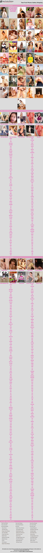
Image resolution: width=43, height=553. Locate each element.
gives (11, 176)
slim (11, 228)
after (32, 138)
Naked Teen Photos (6, 543)
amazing (32, 140)
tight (32, 243)
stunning (32, 231)
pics (32, 212)
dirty (32, 162)
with (11, 254)
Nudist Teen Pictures (20, 532)
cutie (11, 160)
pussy (11, 218)
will (32, 253)
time (11, 245)
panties (32, 209)
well (11, 250)
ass (32, 141)
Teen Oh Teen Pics (34, 542)
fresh (11, 166)
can (32, 155)
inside (32, 190)
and (11, 141)
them (11, 240)
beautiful (10, 144)
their (32, 239)
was (32, 248)
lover (32, 198)
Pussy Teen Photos (6, 531)
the (10, 239)
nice (32, 204)
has (10, 182)
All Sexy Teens (19, 542)
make (32, 199)
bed (11, 146)
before (32, 146)
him (32, 185)
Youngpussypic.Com (20, 537)
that (32, 237)
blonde (32, 149)
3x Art (3, 540)
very (11, 248)
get (32, 171)
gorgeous (11, 177)
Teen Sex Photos (19, 523)
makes (10, 201)
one (32, 207)
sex (32, 221)
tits (32, 245)
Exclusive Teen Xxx (34, 529)
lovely (11, 198)
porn (32, 215)
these (11, 242)
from (32, 166)
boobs (10, 152)
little (32, 195)
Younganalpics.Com (34, 535)
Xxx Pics (17, 526)
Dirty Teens (18, 535)
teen (32, 382)
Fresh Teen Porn (5, 534)
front (11, 168)
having (10, 184)
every (11, 165)
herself (10, 185)
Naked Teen (4, 535)
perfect (32, 210)
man (32, 201)
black (11, 149)
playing (32, 213)
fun (10, 171)
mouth (10, 202)
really (32, 218)
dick (32, 160)
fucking (32, 169)
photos (10, 212)
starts (11, 229)
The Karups (4, 542)
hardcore (32, 180)
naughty (10, 204)
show (11, 371)
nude (32, 206)
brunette (10, 154)
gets (11, 173)
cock (11, 158)
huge (32, 188)
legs (32, 193)
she (32, 223)
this (10, 243)
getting (32, 173)
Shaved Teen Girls (5, 537)
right (11, 221)
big (32, 147)
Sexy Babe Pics (33, 532)
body (32, 151)
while (32, 251)
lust (10, 199)
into (11, 191)
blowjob (10, 151)
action (11, 138)
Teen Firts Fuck (19, 534)
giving (32, 176)
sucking (10, 232)
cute (32, 158)
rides (32, 220)
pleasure (10, 215)
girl (10, 174)
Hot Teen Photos (4, 526)
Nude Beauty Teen (19, 531)
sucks (32, 232)
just (32, 191)
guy (11, 179)
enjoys (32, 163)
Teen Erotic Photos (19, 524)
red (10, 220)
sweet (11, 234)
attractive (11, 143)
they (32, 242)
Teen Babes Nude (33, 537)
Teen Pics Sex (5, 529)
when (11, 251)
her (32, 184)
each (11, 163)
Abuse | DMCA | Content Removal (26, 551)
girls (32, 174)
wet (32, 250)
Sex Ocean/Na (5, 532)
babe (32, 143)
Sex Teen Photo (33, 524)
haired (32, 179)
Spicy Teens (32, 540)
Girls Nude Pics (19, 540)
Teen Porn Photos (33, 523)
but (32, 154)
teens (11, 237)
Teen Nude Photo (19, 529)
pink (11, 213)
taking (11, 382)
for (32, 165)
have (32, 182)
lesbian (10, 195)
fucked (10, 169)
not (10, 206)
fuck (32, 168)
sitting (32, 226)
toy (10, 393)
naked (32, 202)
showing (32, 371)
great (32, 177)
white (11, 253)
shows (10, 226)
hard (11, 180)
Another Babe (33, 531)
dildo (11, 162)
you (32, 254)
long (11, 196)
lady (11, 193)
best (11, 147)
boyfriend (32, 152)
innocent (11, 190)
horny (32, 187)
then (32, 240)
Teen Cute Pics (4, 524)
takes (32, 234)
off (10, 207)
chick (11, 157)
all (10, 140)
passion (10, 210)
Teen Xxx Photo (4, 523)
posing (10, 217)
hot (10, 188)
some (32, 228)
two (32, 393)
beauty (32, 144)
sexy (11, 223)
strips (11, 231)
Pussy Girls (32, 534)
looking (32, 196)
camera (10, 155)
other (11, 209)
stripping (32, 229)
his (10, 187)
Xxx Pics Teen (32, 526)
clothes (32, 157)
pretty (32, 217)
